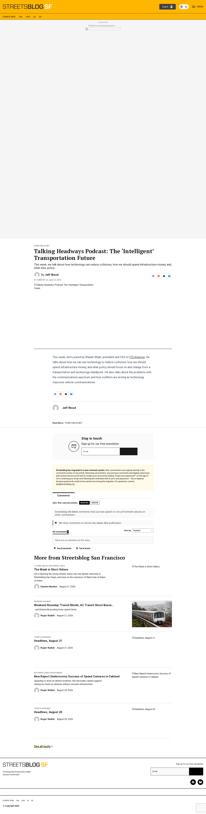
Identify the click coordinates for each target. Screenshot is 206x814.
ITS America (137, 357)
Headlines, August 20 (48, 712)
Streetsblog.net (42, 246)
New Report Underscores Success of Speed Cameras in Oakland (77, 676)
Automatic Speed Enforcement (48, 673)
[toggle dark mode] (184, 6)
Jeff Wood (52, 274)
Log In (165, 6)
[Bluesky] (200, 782)
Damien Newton (48, 586)
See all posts (42, 746)
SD (40, 17)
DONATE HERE (9, 17)
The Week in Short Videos (51, 569)
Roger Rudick (47, 615)
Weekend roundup (42, 601)
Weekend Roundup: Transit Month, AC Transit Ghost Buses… (74, 605)
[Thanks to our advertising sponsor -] (103, 132)
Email (85, 451)
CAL (21, 17)
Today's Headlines (42, 637)
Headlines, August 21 (48, 640)
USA (28, 17)
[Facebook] (193, 782)
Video (62, 566)
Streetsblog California (47, 566)
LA (34, 17)
